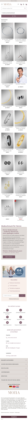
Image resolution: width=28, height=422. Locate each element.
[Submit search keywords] (25, 8)
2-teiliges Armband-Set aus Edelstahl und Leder (7, 150)
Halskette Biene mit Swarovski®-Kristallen (20, 62)
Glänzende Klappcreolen (21, 106)
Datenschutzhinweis (14, 298)
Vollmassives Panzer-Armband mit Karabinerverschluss (20, 150)
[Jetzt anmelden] (22, 295)
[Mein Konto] (18, 4)
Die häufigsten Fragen (14, 348)
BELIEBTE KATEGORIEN (7, 360)
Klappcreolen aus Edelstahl (7, 216)
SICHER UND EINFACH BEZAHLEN (9, 364)
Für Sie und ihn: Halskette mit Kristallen (7, 40)
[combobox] (14, 8)
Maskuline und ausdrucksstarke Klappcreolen (20, 172)
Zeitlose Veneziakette (7, 106)
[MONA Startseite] (7, 4)
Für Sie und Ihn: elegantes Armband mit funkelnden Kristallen (20, 40)
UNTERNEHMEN (5, 372)
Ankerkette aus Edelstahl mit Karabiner (7, 84)
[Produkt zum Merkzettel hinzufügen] (12, 24)
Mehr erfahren (8, 256)
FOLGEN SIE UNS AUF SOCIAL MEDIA (10, 380)
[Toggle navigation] (2, 4)
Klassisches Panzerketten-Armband (7, 127)
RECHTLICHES (5, 368)
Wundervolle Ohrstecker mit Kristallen (7, 194)
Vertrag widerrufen (11, 355)
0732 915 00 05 (12, 337)
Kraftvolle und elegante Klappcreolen (7, 172)
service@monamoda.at (14, 343)
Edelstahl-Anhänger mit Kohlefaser (21, 217)
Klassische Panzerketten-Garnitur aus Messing (20, 127)
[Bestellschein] (23, 4)
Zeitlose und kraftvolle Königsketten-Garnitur (7, 62)
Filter (15, 16)
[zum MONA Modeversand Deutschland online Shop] (10, 386)
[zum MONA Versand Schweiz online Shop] (14, 386)
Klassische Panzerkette (20, 84)
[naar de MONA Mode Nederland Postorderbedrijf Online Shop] (17, 386)
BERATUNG (4, 376)
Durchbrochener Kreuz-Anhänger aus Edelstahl (21, 194)
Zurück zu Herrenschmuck (8, 12)
